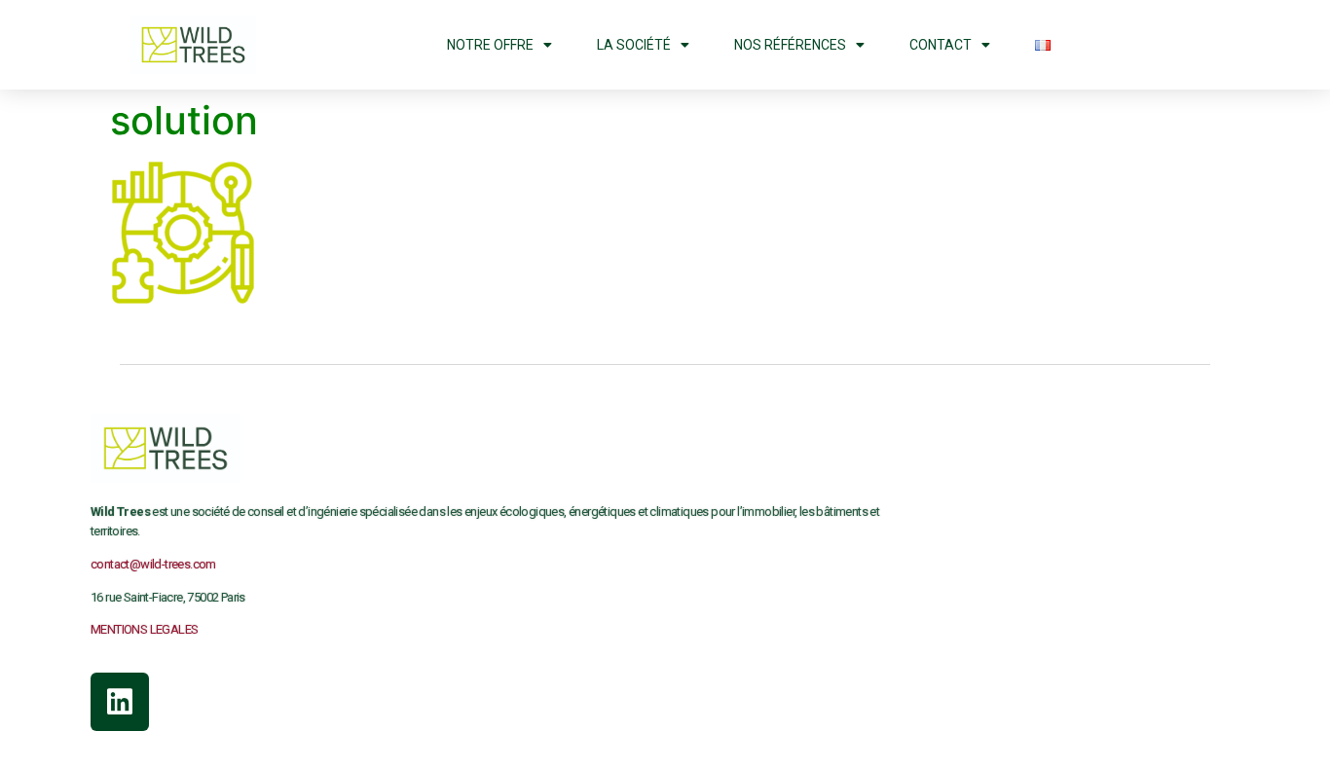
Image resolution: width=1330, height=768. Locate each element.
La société (634, 45)
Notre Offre (490, 45)
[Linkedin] (120, 702)
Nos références (790, 45)
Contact (940, 45)
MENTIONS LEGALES (144, 629)
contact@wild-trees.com (153, 564)
